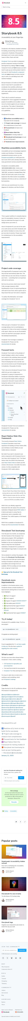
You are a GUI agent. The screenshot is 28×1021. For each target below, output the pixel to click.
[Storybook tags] (14, 913)
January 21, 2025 (8, 755)
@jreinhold (23, 701)
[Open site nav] (25, 3)
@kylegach (13, 703)
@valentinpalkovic (15, 714)
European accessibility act (9, 157)
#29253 (18, 603)
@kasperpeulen (6, 703)
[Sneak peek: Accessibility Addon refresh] (14, 852)
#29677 (24, 601)
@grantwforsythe (14, 697)
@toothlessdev (6, 714)
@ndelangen (22, 705)
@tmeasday (12, 712)
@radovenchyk (5, 707)
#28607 (23, 613)
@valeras (23, 714)
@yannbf (13, 716)
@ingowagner (5, 699)
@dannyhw (16, 694)
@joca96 (19, 699)
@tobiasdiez (19, 712)
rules (20, 174)
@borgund (4, 694)
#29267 (22, 606)
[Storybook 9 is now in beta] (14, 884)
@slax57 (22, 710)
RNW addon (20, 510)
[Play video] (14, 252)
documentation (6, 344)
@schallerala (19, 707)
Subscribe (22, 950)
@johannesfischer (6, 701)
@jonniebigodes (15, 701)
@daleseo (10, 694)
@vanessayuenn (6, 716)
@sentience (5, 710)
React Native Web (9, 463)
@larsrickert (20, 703)
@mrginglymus (14, 705)
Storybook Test (6, 61)
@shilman (11, 710)
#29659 (19, 601)
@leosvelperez (6, 705)
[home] (6, 3)
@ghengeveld (5, 697)
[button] (16, 821)
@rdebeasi (13, 707)
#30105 (6, 610)
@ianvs (21, 697)
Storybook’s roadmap (9, 679)
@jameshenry (13, 699)
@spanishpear (5, 712)
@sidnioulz (17, 710)
